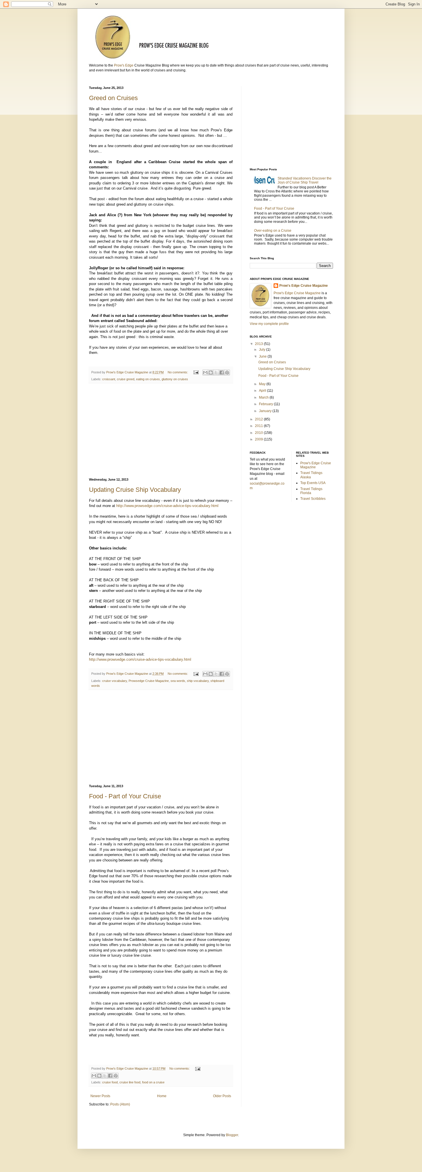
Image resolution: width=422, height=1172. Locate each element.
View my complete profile (269, 324)
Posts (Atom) (120, 1104)
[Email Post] (196, 372)
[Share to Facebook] (221, 372)
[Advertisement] (161, 431)
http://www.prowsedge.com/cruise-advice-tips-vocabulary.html (167, 506)
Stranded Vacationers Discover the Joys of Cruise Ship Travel (305, 180)
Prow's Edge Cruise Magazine (303, 286)
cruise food (110, 1082)
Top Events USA (313, 483)
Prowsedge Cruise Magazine (149, 680)
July (262, 350)
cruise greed (125, 379)
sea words (178, 680)
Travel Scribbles (313, 499)
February (266, 404)
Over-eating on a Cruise (272, 231)
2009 (259, 439)
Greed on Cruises (113, 98)
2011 (259, 426)
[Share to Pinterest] (227, 372)
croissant (108, 379)
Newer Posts (100, 1096)
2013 (259, 344)
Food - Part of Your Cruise (125, 796)
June (263, 356)
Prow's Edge (123, 65)
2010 (259, 433)
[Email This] (205, 372)
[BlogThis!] (211, 372)
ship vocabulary (198, 680)
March (264, 397)
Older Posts (222, 1096)
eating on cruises (148, 379)
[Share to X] (216, 372)
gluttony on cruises (175, 379)
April (263, 391)
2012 (259, 419)
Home (162, 1096)
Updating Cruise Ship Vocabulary (135, 489)
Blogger (232, 1135)
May (262, 384)
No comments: (178, 372)
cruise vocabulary (114, 680)
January (265, 411)
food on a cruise (153, 1082)
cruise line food (129, 1082)
